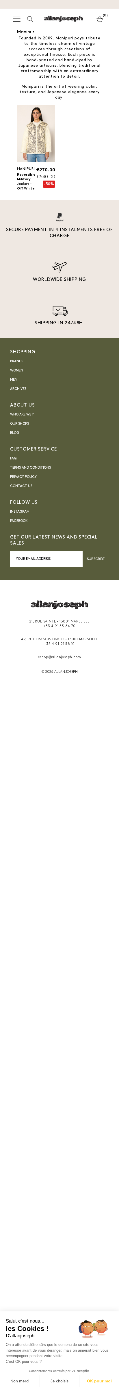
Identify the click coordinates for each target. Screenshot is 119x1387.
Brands (16, 361)
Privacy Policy (23, 477)
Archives (18, 389)
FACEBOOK (19, 521)
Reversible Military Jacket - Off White (26, 181)
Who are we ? (22, 414)
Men (13, 380)
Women (16, 370)
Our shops (19, 424)
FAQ (13, 458)
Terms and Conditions (30, 468)
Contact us (21, 486)
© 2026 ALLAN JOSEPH (59, 672)
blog (14, 433)
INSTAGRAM (19, 512)
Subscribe (96, 559)
